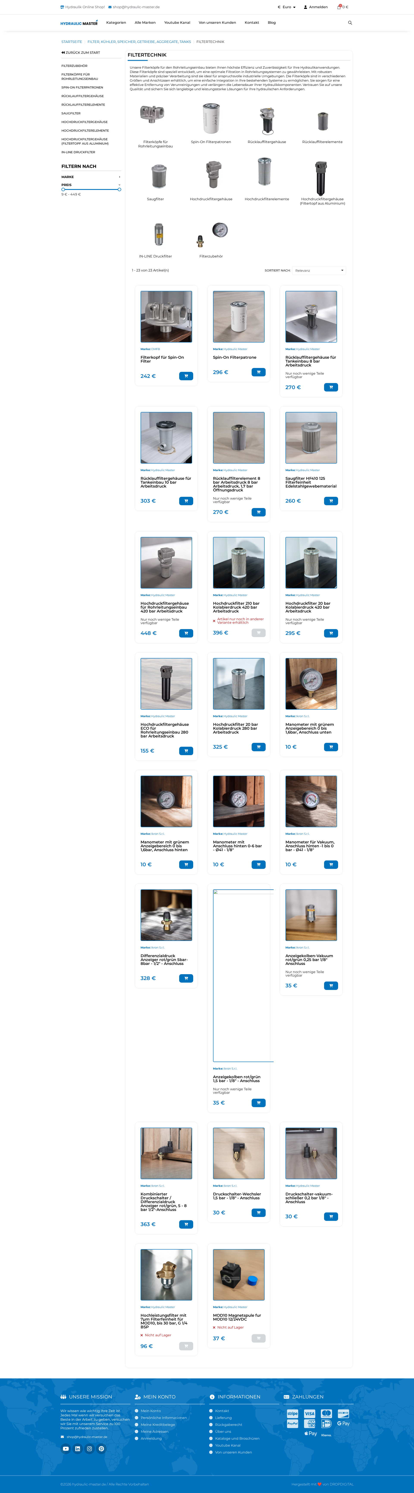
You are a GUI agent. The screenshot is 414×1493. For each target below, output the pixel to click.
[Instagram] (89, 1448)
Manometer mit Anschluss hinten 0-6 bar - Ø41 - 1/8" (237, 846)
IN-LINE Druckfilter (78, 152)
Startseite (71, 42)
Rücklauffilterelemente (83, 105)
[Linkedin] (77, 1448)
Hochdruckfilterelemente (85, 131)
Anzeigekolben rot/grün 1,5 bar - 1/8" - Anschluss (236, 1079)
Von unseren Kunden (217, 23)
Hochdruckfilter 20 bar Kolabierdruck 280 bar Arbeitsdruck (235, 728)
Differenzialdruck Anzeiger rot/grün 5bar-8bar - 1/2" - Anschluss (164, 959)
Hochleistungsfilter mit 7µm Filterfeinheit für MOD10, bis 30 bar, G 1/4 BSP (164, 1321)
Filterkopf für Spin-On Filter (162, 359)
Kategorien (116, 23)
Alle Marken (145, 23)
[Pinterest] (101, 1448)
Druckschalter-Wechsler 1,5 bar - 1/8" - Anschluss (237, 1196)
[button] (350, 22)
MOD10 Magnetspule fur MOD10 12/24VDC (237, 1317)
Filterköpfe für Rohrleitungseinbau (79, 77)
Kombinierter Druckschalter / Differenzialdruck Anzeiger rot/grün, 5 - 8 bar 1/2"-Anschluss (164, 1202)
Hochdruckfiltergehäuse (84, 122)
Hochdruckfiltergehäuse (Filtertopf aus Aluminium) (85, 141)
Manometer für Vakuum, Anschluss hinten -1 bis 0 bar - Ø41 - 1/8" (309, 846)
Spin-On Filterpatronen (82, 87)
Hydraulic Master (235, 349)
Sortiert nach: (277, 270)
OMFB (155, 349)
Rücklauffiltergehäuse (82, 96)
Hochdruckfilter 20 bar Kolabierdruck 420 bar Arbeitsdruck (308, 607)
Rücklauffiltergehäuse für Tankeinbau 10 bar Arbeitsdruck (166, 482)
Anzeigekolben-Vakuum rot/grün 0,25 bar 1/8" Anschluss (309, 959)
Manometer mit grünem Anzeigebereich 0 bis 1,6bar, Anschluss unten (309, 728)
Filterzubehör (74, 66)
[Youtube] (65, 1448)
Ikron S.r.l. (303, 716)
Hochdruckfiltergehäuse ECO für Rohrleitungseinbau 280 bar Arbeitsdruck (165, 730)
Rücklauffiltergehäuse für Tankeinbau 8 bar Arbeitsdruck (310, 361)
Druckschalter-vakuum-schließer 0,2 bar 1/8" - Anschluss (309, 1198)
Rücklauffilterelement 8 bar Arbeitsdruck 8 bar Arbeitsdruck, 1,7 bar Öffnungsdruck (236, 484)
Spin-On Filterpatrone (234, 357)
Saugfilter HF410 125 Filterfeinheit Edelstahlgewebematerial (311, 482)
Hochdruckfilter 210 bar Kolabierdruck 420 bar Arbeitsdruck (236, 607)
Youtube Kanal (177, 23)
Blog (272, 23)
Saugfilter (70, 113)
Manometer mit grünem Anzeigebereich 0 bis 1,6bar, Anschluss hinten (165, 846)
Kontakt (252, 23)
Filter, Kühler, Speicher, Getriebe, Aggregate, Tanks (139, 42)
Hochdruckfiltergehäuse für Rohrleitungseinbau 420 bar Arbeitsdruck (165, 607)
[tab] (91, 177)
